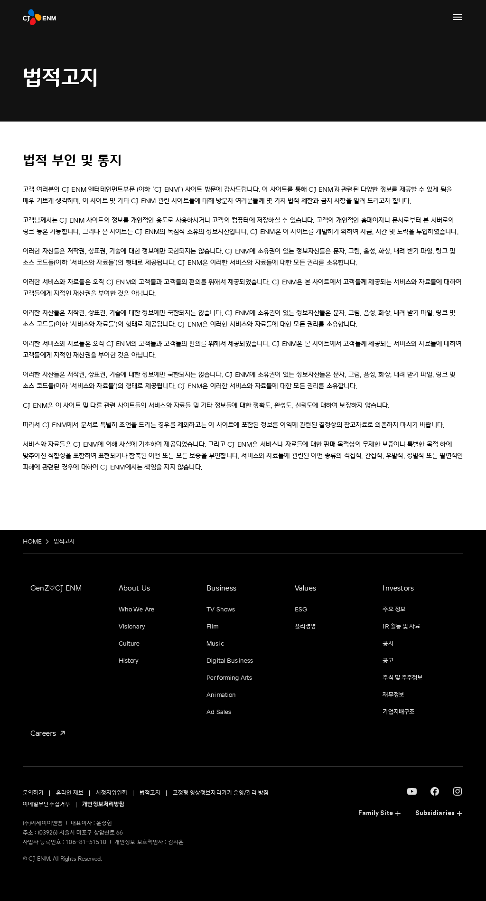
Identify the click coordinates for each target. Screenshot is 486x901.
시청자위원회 (112, 793)
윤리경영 (305, 626)
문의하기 (33, 793)
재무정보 (393, 695)
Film (212, 626)
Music (215, 644)
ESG (301, 609)
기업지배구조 (398, 712)
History (129, 661)
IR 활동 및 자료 (401, 626)
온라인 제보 (70, 793)
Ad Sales (218, 712)
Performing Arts (229, 678)
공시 (388, 644)
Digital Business (229, 661)
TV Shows (220, 609)
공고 (388, 661)
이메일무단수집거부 (46, 804)
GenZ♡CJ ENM (56, 588)
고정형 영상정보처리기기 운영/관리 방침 (221, 793)
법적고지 (64, 541)
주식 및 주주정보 (402, 678)
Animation (221, 695)
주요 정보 (394, 609)
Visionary (132, 626)
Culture (129, 644)
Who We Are (136, 609)
